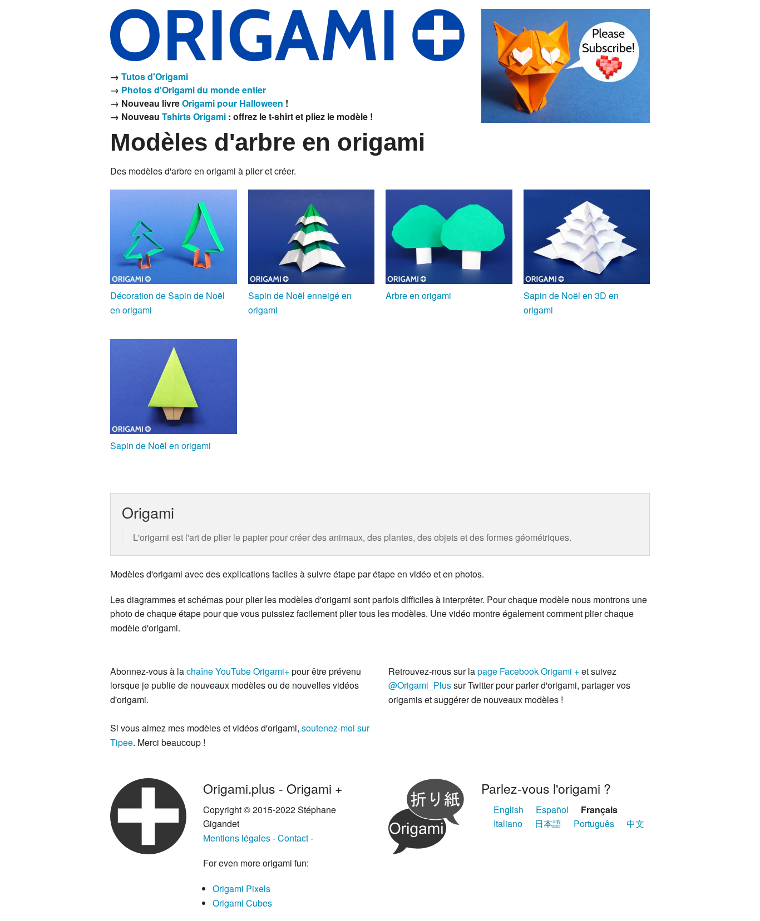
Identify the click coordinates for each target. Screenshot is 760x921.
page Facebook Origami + (528, 671)
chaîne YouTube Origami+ (237, 671)
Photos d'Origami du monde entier (193, 89)
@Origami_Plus (419, 685)
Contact (293, 838)
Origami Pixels (241, 888)
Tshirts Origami (194, 116)
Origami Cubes (242, 903)
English (508, 809)
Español (552, 809)
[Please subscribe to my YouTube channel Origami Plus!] (565, 64)
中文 (635, 823)
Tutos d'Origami (154, 76)
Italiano (507, 823)
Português (594, 823)
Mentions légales (236, 838)
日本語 (548, 823)
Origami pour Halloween (232, 103)
